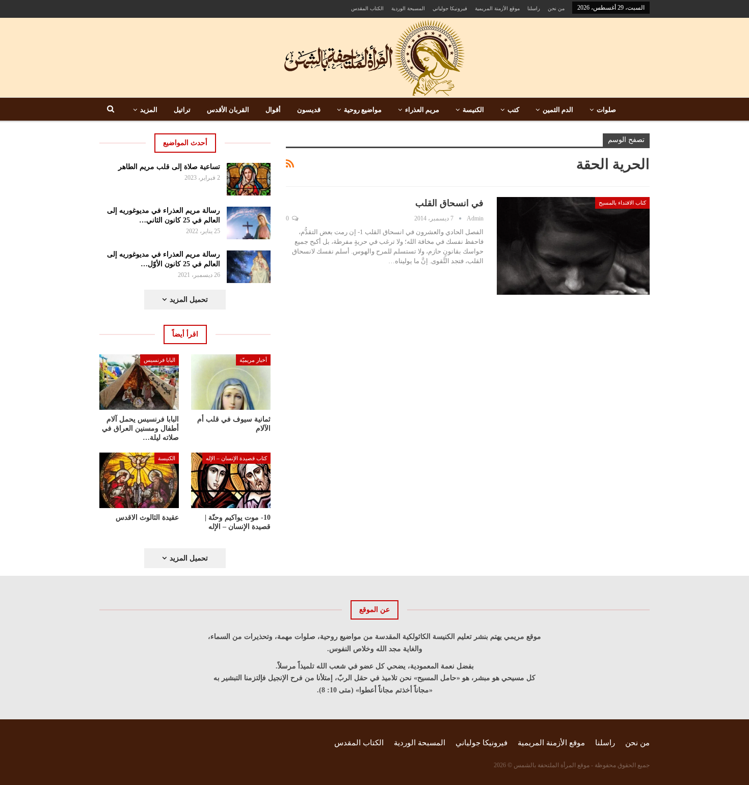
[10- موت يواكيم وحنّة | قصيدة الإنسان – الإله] (231, 480)
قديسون (308, 110)
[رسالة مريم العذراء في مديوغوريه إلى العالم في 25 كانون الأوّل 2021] (249, 266)
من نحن (556, 8)
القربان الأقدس (228, 110)
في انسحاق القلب (449, 203)
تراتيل (182, 110)
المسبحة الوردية (408, 8)
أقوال (273, 110)
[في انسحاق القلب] (573, 246)
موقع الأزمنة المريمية (497, 8)
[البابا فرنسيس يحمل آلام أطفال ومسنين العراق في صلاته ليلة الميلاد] (139, 382)
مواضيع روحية (363, 110)
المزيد (148, 110)
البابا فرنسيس (159, 360)
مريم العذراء (422, 110)
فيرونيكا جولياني (450, 8)
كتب (513, 110)
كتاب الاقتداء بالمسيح (622, 203)
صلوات (606, 110)
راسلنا (533, 8)
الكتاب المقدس (367, 8)
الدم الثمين (558, 110)
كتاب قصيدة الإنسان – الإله (236, 458)
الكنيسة (473, 110)
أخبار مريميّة (253, 360)
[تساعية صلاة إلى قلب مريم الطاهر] (249, 179)
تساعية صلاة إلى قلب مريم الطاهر (169, 167)
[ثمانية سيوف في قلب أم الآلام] (231, 382)
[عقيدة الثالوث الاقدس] (139, 480)
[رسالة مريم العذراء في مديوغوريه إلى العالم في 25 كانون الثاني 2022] (249, 223)
